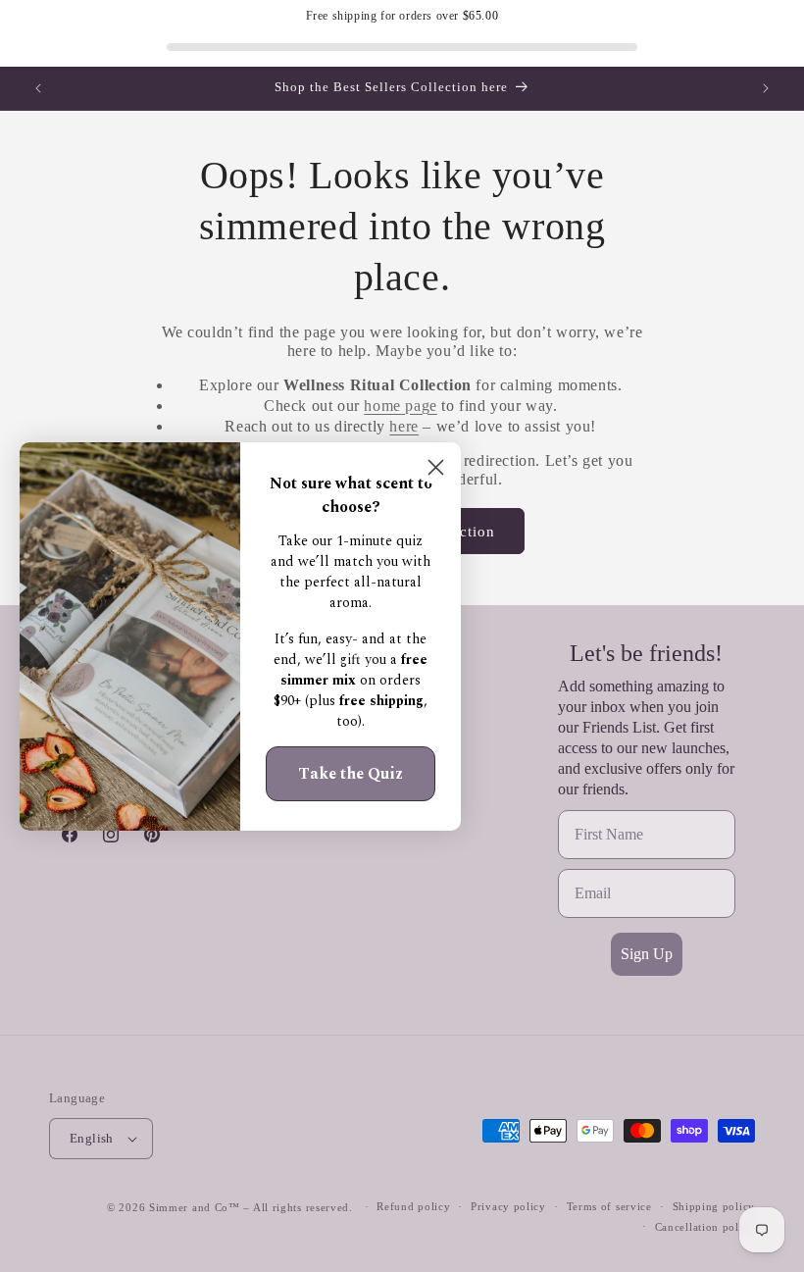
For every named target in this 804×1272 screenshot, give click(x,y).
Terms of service (609, 1206)
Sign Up (647, 953)
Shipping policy (714, 1206)
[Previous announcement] (38, 88)
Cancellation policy (705, 1227)
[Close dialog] (436, 467)
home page (400, 405)
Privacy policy (508, 1206)
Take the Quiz (350, 774)
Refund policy (413, 1206)
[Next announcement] (765, 88)
